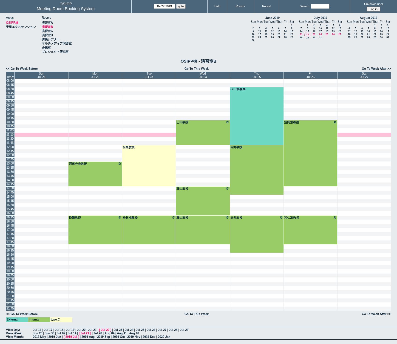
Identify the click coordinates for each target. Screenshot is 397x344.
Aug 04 (109, 333)
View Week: (14, 333)
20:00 (10, 279)
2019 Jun (54, 336)
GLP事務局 (238, 89)
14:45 (10, 192)
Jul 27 (162, 330)
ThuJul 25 (257, 75)
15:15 (10, 200)
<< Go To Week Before (22, 68)
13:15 (10, 167)
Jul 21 (92, 330)
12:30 (10, 155)
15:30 (10, 205)
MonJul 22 (95, 75)
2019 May (39, 336)
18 (266, 34)
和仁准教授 (291, 217)
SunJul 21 (41, 75)
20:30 (10, 287)
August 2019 (368, 18)
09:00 (10, 97)
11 (266, 31)
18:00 (10, 246)
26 (272, 37)
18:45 (10, 258)
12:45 (10, 159)
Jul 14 (72, 333)
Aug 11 (122, 333)
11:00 (10, 130)
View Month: (15, 336)
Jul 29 (184, 330)
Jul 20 (81, 330)
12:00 (10, 147)
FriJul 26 (310, 75)
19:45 (10, 275)
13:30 (10, 171)
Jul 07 (61, 333)
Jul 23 (118, 330)
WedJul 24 (203, 75)
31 (320, 37)
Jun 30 (49, 333)
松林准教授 (130, 217)
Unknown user (373, 4)
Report (266, 6)
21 (285, 34)
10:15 (10, 118)
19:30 (10, 271)
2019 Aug (88, 336)
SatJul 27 (364, 75)
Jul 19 (70, 330)
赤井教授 (236, 147)
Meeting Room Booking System (66, 8)
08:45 (10, 93)
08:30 (10, 89)
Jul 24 (129, 330)
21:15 (10, 300)
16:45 (10, 225)
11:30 (10, 138)
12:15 (10, 151)
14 (285, 31)
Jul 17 (48, 330)
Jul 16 (37, 330)
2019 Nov (133, 336)
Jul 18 (59, 330)
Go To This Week (196, 68)
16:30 (10, 221)
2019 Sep (103, 336)
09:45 (10, 109)
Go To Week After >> (376, 68)
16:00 (10, 213)
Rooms (240, 6)
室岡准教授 (291, 122)
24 (259, 37)
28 (285, 37)
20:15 (10, 283)
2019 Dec (149, 336)
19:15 (10, 267)
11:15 (10, 134)
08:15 (10, 85)
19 (272, 34)
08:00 (10, 80)
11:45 (10, 143)
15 (291, 31)
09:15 (10, 101)
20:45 (10, 292)
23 (253, 37)
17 (259, 34)
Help (217, 6)
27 (279, 37)
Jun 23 (37, 333)
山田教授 (182, 122)
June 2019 (272, 18)
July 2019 (320, 18)
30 (253, 40)
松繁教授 (129, 147)
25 (266, 37)
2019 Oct (119, 336)
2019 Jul (71, 336)
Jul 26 (151, 330)
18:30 (10, 254)
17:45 (10, 242)
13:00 (10, 163)
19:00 (10, 263)
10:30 (10, 122)
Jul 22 (105, 330)
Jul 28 (173, 330)
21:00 (10, 296)
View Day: (13, 330)
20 (279, 34)
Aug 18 (134, 333)
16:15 (10, 217)
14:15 (10, 184)
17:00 (10, 229)
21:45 (10, 308)
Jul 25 (140, 330)
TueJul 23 (149, 75)
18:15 (10, 250)
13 (279, 31)
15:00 (10, 196)
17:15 (10, 234)
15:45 (10, 209)
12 (272, 31)
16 (253, 34)
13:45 (10, 176)
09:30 (10, 105)
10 (259, 31)
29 (291, 37)
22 (291, 34)
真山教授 (182, 188)
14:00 (10, 180)
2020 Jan (164, 336)
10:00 (10, 114)
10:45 (10, 126)
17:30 (10, 238)
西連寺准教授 (78, 163)
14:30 (10, 188)
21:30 (10, 304)
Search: (305, 6)
